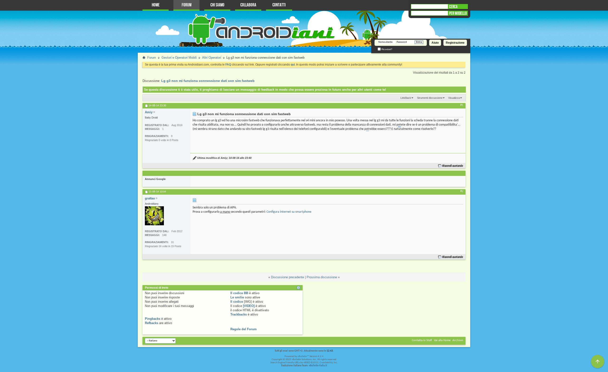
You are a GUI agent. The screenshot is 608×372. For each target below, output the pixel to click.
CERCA (453, 6)
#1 (461, 105)
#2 (461, 191)
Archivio (457, 340)
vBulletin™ (303, 356)
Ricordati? (386, 49)
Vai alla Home (442, 340)
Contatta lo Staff (422, 340)
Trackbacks (238, 314)
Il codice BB (239, 293)
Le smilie (237, 297)
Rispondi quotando (452, 166)
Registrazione (455, 42)
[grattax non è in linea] (154, 215)
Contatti (279, 5)
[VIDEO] (249, 306)
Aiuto (435, 42)
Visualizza (454, 97)
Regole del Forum (243, 329)
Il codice (236, 301)
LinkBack (405, 97)
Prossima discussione (322, 277)
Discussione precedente (287, 277)
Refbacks (151, 323)
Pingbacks (152, 318)
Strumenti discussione (429, 97)
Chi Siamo (217, 5)
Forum (186, 5)
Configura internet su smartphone (288, 212)
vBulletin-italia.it (318, 365)
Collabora (248, 5)
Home (156, 5)
